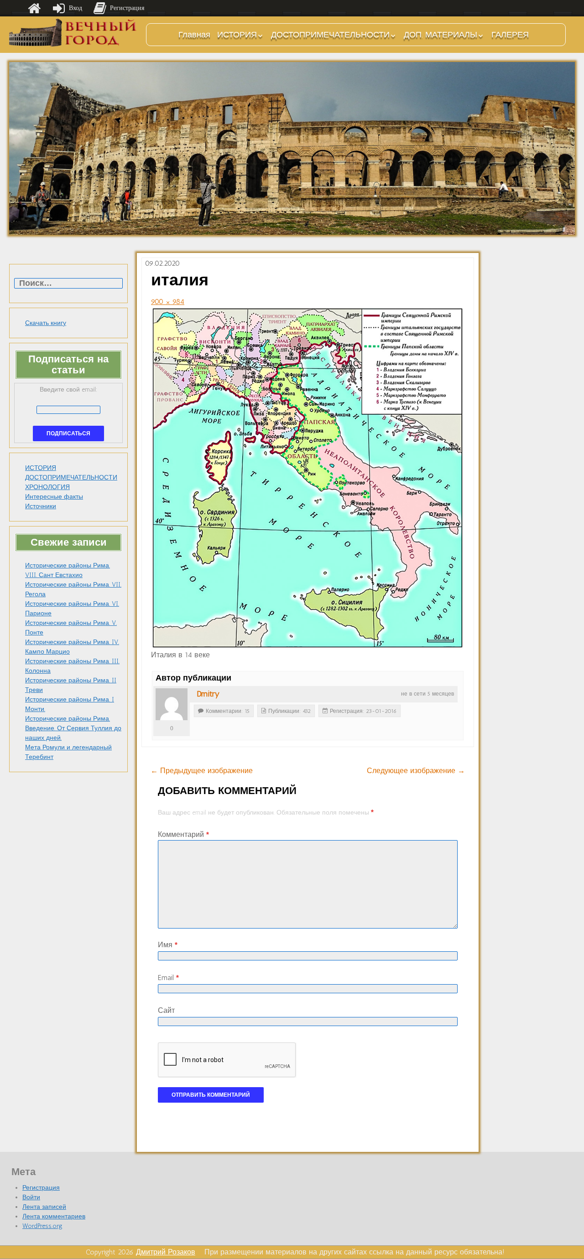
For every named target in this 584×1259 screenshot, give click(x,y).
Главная (194, 35)
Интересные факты (54, 497)
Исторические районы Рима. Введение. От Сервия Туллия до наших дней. (73, 728)
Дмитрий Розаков (165, 1252)
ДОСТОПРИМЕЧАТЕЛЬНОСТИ (330, 35)
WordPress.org (42, 1226)
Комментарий (183, 834)
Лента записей (44, 1207)
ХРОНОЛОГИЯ (47, 487)
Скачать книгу (45, 323)
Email (168, 977)
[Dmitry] (172, 704)
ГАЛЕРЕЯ (510, 35)
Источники (40, 506)
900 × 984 (167, 301)
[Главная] (34, 8)
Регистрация (41, 1188)
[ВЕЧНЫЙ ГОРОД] (73, 32)
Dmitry (208, 694)
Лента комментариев (53, 1216)
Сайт (166, 1010)
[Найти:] (68, 284)
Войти (31, 1197)
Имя (167, 944)
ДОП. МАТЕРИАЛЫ (440, 35)
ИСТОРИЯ (237, 35)
